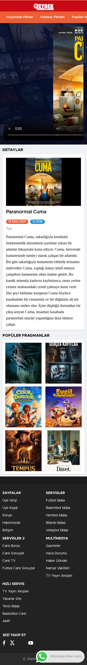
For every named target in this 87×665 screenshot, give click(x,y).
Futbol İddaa (55, 500)
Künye (7, 515)
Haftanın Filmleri (52, 17)
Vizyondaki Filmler (19, 17)
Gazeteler (53, 546)
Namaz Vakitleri (58, 568)
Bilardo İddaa (55, 523)
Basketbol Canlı (14, 613)
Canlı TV (8, 561)
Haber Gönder (56, 561)
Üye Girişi (9, 500)
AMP (6, 621)
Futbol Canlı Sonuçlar (18, 568)
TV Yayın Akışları (59, 575)
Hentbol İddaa (56, 515)
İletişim (7, 530)
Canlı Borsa (11, 546)
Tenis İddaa (10, 606)
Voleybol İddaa (57, 530)
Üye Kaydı (10, 508)
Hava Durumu (56, 553)
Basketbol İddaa (58, 508)
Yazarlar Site (12, 599)
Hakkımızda (11, 523)
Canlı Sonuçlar (13, 553)
